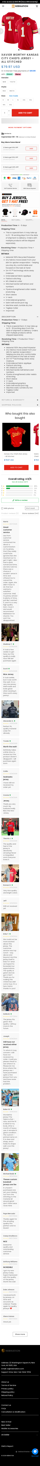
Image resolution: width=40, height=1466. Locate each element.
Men (4, 82)
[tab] (19, 50)
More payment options (20, 127)
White (12, 91)
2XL (24, 100)
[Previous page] (2, 31)
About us (5, 1382)
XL (18, 100)
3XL (30, 100)
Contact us (6, 1405)
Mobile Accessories (9, 1428)
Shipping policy (7, 1392)
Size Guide (13, 96)
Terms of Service (8, 1385)
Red (4, 91)
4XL (4, 105)
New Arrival (6, 1422)
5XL (10, 105)
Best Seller (6, 1425)
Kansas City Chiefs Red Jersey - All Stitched (15, 455)
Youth (12, 82)
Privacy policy (7, 1388)
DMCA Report (7, 1446)
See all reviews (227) (20, 482)
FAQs (3, 1408)
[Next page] (38, 31)
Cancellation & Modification (13, 1412)
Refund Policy (7, 1395)
